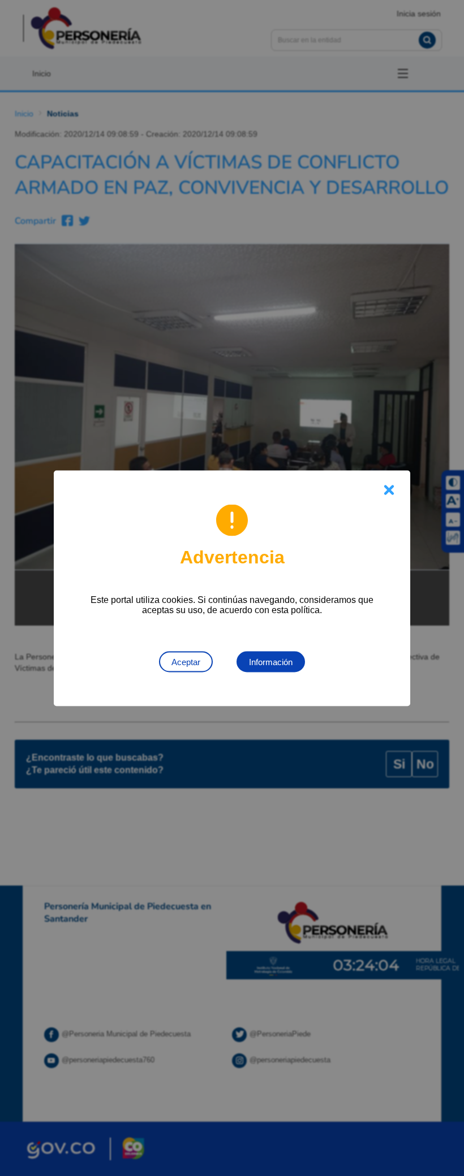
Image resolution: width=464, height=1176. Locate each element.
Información (271, 661)
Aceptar (185, 661)
